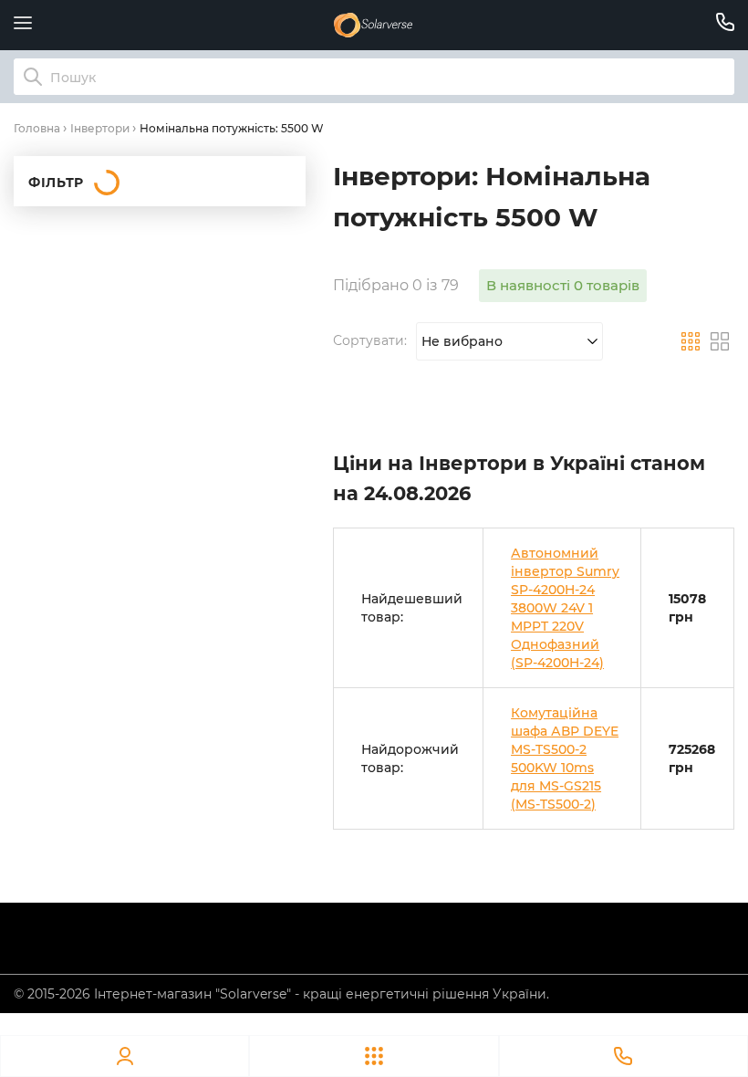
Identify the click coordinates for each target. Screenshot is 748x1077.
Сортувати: (370, 340)
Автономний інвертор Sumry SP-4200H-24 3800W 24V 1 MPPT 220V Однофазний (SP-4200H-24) (565, 608)
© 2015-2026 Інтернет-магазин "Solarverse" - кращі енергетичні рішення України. (281, 994)
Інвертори (100, 128)
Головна (37, 128)
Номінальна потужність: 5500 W (232, 128)
